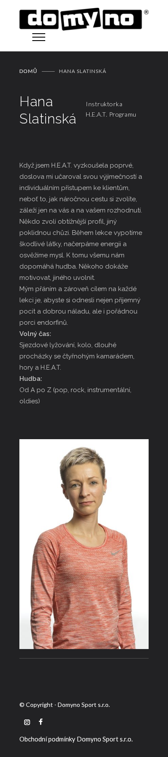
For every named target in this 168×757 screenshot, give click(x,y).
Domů (28, 71)
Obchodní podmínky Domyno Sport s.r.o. (76, 739)
